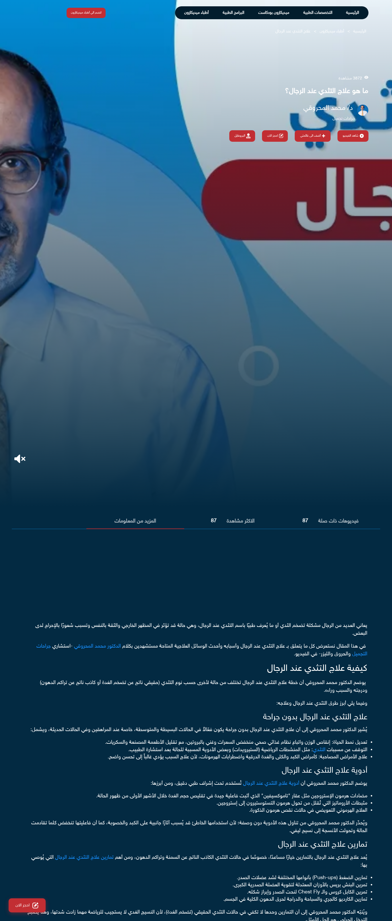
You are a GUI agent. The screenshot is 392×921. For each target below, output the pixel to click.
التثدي (319, 750)
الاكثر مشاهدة (241, 521)
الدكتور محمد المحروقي (97, 646)
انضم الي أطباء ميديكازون (86, 13)
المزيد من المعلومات (135, 521)
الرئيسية (352, 12)
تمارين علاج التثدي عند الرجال (84, 857)
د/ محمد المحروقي (328, 108)
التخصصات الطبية (317, 12)
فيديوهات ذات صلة (338, 521)
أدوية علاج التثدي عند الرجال (272, 783)
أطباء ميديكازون (196, 12)
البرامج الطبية (233, 12)
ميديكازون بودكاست (273, 12)
